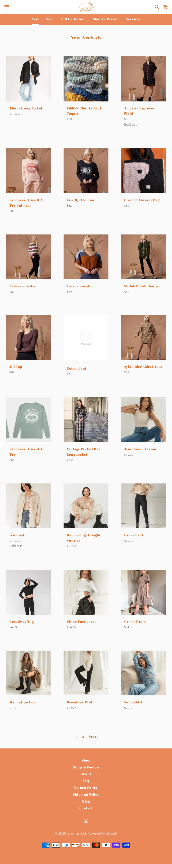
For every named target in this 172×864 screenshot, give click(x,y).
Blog (86, 801)
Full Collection (73, 19)
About (86, 774)
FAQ (86, 780)
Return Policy (86, 787)
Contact (86, 808)
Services (133, 19)
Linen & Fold (76, 833)
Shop (86, 760)
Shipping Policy (86, 794)
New (35, 19)
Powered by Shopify (102, 833)
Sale (49, 19)
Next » (94, 736)
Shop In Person (106, 19)
